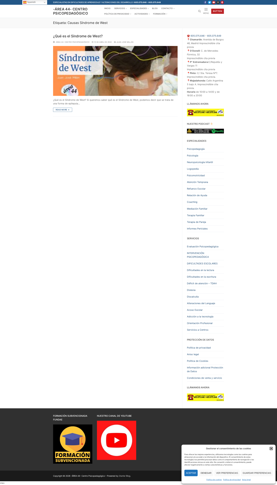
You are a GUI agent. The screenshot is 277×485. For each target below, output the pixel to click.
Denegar (206, 473)
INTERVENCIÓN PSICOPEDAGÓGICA (198, 255)
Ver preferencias (227, 473)
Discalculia (193, 296)
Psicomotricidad (196, 175)
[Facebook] (205, 2)
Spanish (31, 2)
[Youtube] (213, 2)
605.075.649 (214, 35)
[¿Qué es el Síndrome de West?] (115, 71)
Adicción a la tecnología (200, 316)
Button (217, 11)
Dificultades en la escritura (201, 276)
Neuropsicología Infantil (200, 162)
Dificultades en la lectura (200, 270)
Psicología (192, 155)
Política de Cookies (197, 360)
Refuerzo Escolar (196, 188)
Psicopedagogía (196, 148)
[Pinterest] (222, 2)
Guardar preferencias (257, 473)
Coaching (192, 201)
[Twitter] (209, 2)
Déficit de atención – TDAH (202, 283)
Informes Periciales (197, 228)
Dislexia (191, 290)
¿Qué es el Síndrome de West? (78, 36)
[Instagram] (218, 2)
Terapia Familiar (195, 215)
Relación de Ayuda (197, 195)
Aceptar (191, 473)
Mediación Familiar (197, 208)
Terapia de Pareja (196, 222)
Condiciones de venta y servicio (204, 377)
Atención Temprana (197, 182)
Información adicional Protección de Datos (205, 369)
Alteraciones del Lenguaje (201, 303)
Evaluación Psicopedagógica (202, 246)
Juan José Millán (125, 42)
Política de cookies (214, 480)
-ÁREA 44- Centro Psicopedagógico (70, 11)
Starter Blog (124, 476)
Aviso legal (246, 480)
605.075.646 (198, 35)
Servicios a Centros (197, 329)
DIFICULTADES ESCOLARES (202, 263)
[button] (271, 448)
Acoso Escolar (195, 309)
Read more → (63, 110)
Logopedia (193, 168)
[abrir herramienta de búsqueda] (199, 11)
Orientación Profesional (200, 323)
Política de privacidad (232, 480)
